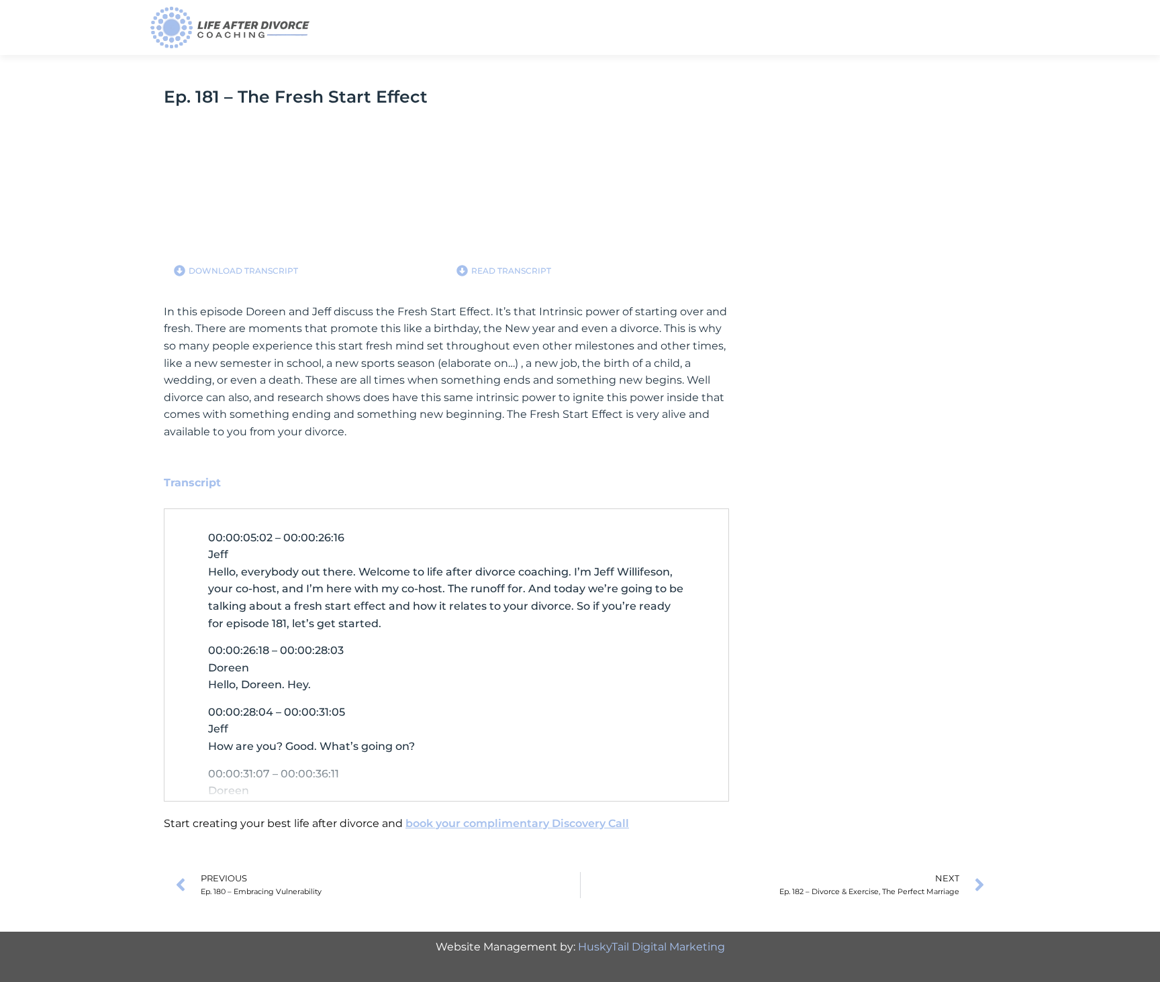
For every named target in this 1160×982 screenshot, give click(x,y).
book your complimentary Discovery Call (517, 823)
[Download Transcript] (179, 270)
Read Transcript (511, 271)
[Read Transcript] (462, 270)
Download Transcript (243, 271)
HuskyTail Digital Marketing (651, 946)
